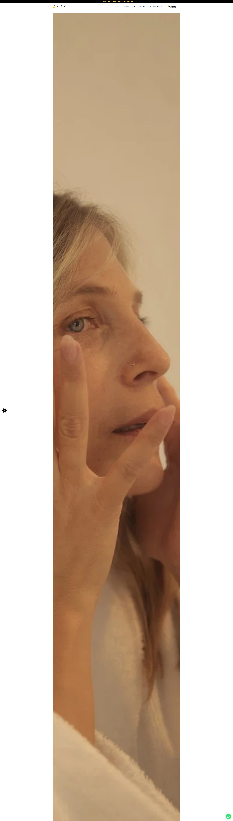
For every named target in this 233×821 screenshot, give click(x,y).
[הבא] (97, 1)
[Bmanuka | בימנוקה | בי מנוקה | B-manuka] (172, 6)
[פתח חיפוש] (65, 6)
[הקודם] (136, 1)
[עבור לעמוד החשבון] (61, 6)
